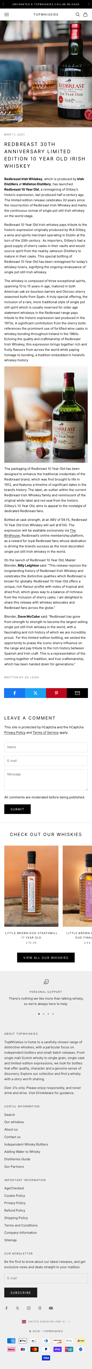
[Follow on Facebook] (6, 1308)
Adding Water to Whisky (22, 1152)
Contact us (12, 1137)
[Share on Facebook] (14, 693)
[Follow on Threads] (40, 1308)
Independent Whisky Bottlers (26, 1144)
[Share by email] (77, 693)
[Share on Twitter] (35, 693)
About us (11, 1129)
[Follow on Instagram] (29, 1308)
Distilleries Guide (17, 1159)
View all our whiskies (45, 957)
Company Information (20, 1233)
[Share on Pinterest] (56, 693)
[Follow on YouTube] (51, 1308)
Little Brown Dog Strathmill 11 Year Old (31, 935)
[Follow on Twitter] (17, 1308)
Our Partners (14, 1167)
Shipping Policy (16, 1218)
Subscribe (20, 1292)
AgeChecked (14, 1188)
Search (9, 1115)
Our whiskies (14, 1122)
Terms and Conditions (21, 1225)
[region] (46, 993)
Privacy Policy (14, 732)
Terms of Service (46, 732)
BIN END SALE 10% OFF (46, 4)
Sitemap (10, 1240)
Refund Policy (14, 1210)
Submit (17, 809)
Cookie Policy (14, 1196)
